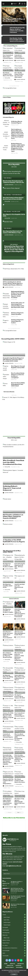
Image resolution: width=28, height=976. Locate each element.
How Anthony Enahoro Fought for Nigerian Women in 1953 (7, 655)
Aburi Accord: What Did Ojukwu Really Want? (20, 633)
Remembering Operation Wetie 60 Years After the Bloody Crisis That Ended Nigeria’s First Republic (14, 248)
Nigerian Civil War (7, 17)
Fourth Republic (8, 457)
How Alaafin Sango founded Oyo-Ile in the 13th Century (19, 75)
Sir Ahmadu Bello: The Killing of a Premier (8, 677)
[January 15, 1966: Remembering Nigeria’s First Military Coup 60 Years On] (8, 708)
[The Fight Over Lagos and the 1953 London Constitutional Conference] (8, 793)
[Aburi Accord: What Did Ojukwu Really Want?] (20, 626)
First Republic (7, 194)
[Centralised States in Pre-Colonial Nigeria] (20, 50)
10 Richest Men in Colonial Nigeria (8, 695)
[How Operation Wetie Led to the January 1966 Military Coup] (14, 225)
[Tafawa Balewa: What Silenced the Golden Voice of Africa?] (20, 670)
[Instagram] (12, 960)
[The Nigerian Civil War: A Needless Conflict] (14, 15)
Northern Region (17, 194)
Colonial (5, 692)
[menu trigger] (4, 4)
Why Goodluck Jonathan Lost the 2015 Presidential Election (13, 462)
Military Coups (16, 211)
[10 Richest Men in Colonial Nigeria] (6, 123)
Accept (14, 974)
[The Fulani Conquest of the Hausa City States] (8, 68)
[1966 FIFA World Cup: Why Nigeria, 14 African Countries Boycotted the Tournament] (5, 30)
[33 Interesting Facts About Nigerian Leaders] (6, 322)
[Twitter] (9, 960)
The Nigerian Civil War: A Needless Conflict (14, 20)
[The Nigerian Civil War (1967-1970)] (8, 579)
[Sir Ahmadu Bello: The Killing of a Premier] (8, 670)
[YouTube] (18, 960)
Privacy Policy (16, 971)
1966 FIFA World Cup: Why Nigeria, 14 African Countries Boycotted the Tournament (20, 613)
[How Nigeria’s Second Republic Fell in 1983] (6, 368)
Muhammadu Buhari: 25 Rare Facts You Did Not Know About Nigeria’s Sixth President (17, 294)
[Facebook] (7, 960)
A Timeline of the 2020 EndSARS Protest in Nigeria (14, 541)
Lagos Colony (6, 919)
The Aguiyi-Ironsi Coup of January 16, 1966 (20, 696)
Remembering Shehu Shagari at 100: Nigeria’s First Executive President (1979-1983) (13, 359)
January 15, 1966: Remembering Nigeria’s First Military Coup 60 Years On (8, 716)
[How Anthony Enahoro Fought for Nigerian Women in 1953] (8, 647)
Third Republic (6, 955)
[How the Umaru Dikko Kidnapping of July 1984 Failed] (6, 385)
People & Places (6, 942)
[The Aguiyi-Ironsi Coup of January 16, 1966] (20, 690)
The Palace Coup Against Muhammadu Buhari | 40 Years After (20, 801)
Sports (17, 606)
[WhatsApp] (21, 960)
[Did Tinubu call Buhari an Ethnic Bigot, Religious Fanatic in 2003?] (14, 505)
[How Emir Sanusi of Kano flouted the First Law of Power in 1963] (14, 191)
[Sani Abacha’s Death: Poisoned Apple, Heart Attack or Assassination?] (5, 40)
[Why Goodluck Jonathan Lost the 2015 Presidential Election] (14, 451)
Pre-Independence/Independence (12, 650)
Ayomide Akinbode (6, 24)
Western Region (7, 924)
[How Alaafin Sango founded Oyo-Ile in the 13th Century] (20, 68)
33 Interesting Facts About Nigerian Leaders (17, 321)
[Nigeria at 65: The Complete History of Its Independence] (8, 774)
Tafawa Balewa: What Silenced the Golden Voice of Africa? (20, 678)
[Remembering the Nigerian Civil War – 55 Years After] (20, 558)
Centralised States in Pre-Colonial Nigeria (19, 56)
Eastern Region (7, 917)
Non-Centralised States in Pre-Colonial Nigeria (8, 56)
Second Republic (8, 354)
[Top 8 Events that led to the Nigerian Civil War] (20, 579)
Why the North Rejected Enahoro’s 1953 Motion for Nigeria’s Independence (19, 656)
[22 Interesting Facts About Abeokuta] (6, 314)
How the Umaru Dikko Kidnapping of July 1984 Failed (18, 384)
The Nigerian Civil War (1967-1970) (8, 586)
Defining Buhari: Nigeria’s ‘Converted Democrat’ (12, 488)
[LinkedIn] (15, 960)
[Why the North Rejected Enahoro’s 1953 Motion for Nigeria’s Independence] (20, 647)
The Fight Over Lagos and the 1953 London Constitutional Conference (7, 801)
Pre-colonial (7, 52)
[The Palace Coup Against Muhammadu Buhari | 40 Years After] (20, 793)
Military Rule (6, 629)
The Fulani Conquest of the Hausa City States (8, 74)
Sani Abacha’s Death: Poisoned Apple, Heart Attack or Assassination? (17, 40)
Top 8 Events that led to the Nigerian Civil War (20, 587)
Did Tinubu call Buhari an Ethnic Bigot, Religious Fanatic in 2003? (13, 516)
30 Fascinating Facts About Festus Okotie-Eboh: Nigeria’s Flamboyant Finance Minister (13, 283)
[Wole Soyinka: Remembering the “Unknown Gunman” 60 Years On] (14, 175)
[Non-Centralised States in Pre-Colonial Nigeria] (8, 50)
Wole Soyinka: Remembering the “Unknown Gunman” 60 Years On (20, 758)
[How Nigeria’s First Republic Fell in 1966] (14, 208)
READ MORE (22, 24)
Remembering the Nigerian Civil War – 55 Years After (20, 566)
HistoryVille (7, 77)
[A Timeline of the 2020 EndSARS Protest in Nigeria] (14, 530)
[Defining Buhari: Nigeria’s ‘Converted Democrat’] (14, 477)
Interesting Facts (6, 932)
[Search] (24, 4)
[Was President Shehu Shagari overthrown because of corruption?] (6, 376)
